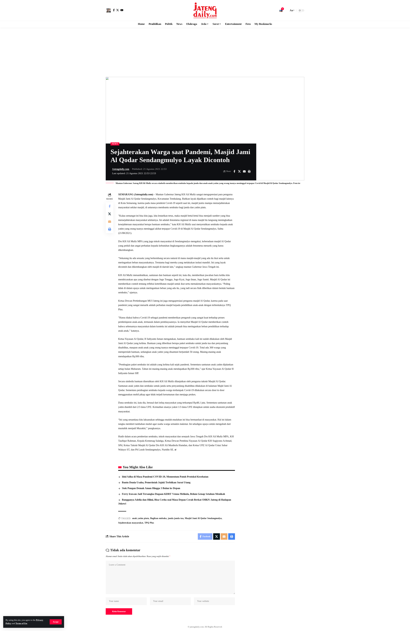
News (115, 144)
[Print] (249, 171)
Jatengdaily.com (120, 169)
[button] (56, 621)
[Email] (244, 171)
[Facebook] (113, 10)
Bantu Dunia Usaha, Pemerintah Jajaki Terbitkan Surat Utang (156, 482)
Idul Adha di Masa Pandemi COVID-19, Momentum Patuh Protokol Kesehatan (165, 476)
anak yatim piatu (140, 518)
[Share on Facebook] (234, 171)
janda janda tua (176, 518)
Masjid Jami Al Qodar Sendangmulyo (203, 518)
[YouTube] (122, 10)
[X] (117, 10)
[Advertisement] (205, 51)
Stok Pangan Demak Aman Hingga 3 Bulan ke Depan (151, 488)
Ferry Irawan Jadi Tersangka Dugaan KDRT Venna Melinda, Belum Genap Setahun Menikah (173, 494)
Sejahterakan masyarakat (130, 523)
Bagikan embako (158, 518)
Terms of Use (21, 623)
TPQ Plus (149, 523)
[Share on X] (239, 171)
